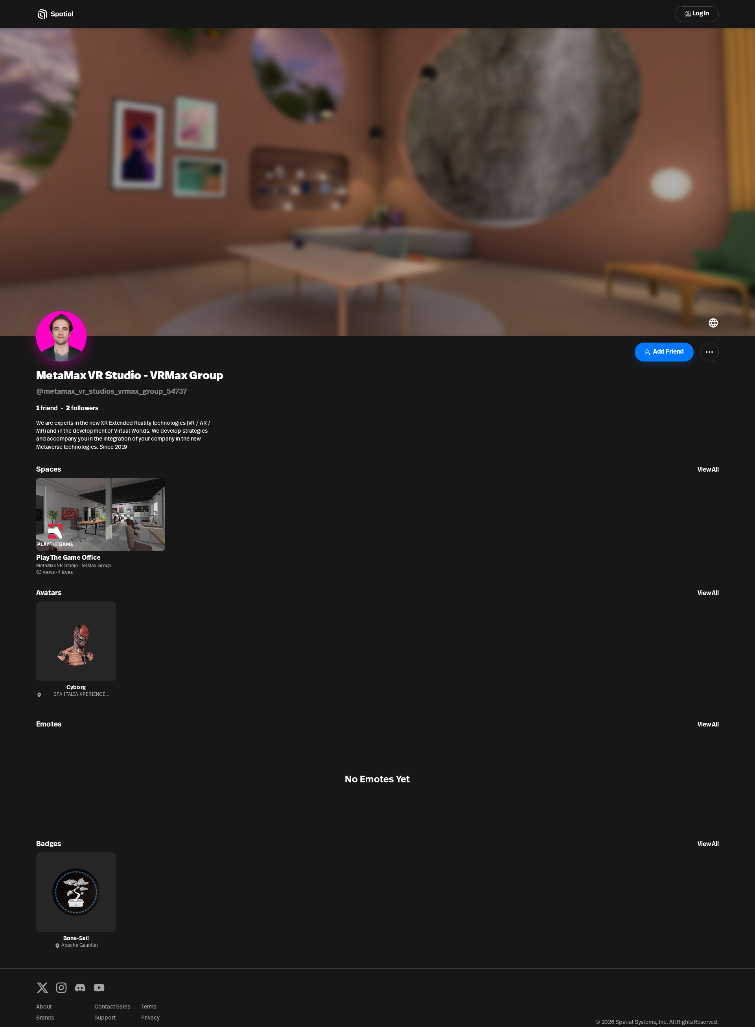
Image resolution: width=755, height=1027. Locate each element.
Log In (700, 14)
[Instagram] (61, 987)
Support (104, 1018)
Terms (148, 1007)
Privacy (150, 1018)
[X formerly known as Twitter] (42, 987)
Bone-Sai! (76, 939)
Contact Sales (112, 1007)
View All (708, 470)
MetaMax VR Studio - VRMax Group (73, 566)
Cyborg (76, 688)
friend (47, 409)
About (44, 1007)
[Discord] (80, 987)
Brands (45, 1018)
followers (82, 409)
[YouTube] (99, 987)
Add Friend (668, 352)
